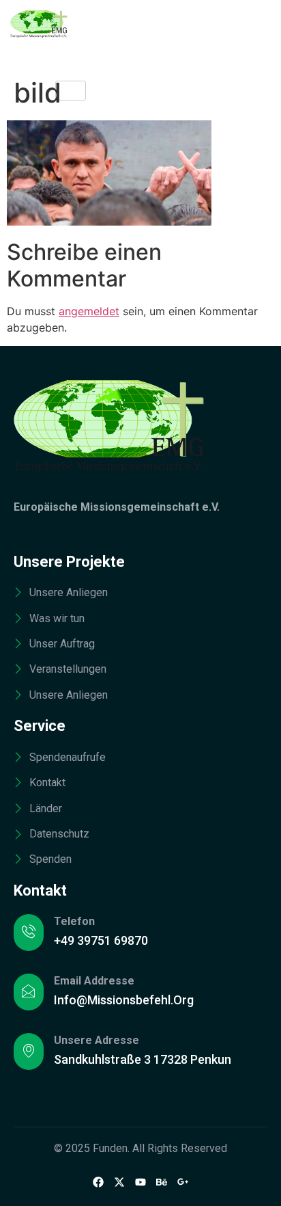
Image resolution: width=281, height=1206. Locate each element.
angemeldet (89, 311)
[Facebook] (98, 1181)
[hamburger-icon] (70, 90)
